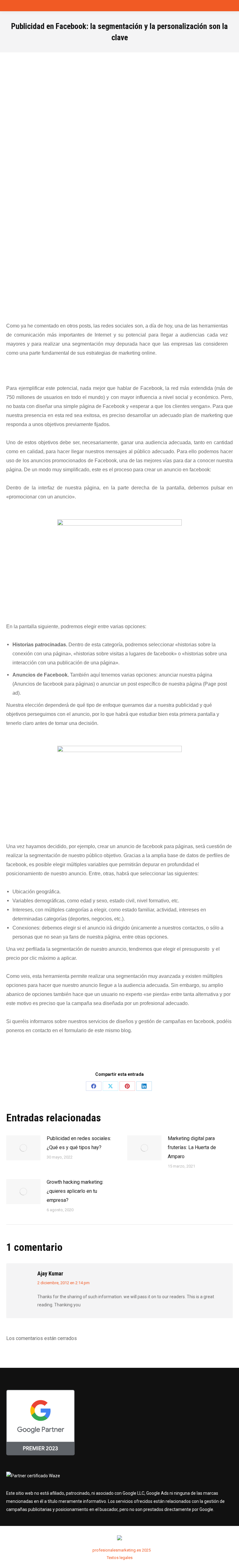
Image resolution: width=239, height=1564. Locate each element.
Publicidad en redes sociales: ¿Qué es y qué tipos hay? (79, 1142)
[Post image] (23, 1147)
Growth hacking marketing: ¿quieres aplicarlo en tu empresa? (75, 1191)
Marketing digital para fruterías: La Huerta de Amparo (192, 1147)
